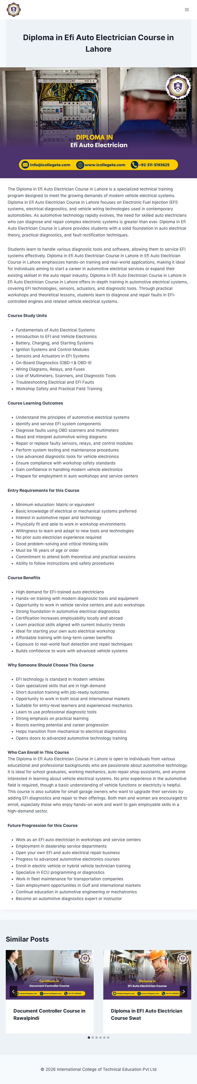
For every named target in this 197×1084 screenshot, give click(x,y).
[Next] (183, 991)
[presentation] (50, 975)
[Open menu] (186, 9)
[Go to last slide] (13, 991)
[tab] (89, 1037)
